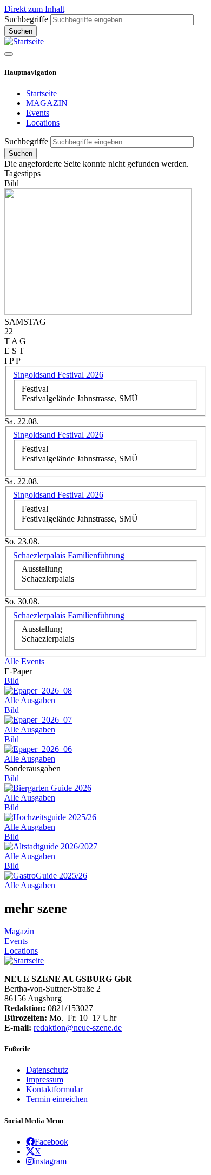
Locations (43, 122)
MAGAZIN (47, 103)
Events (37, 112)
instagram (50, 1161)
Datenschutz (47, 1069)
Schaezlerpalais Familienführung (68, 555)
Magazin (19, 931)
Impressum (44, 1079)
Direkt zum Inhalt (34, 9)
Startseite (41, 93)
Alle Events (24, 661)
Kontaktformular (54, 1089)
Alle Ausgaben (29, 700)
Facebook (51, 1141)
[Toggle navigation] (8, 54)
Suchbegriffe (26, 19)
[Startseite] (24, 41)
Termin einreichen (57, 1099)
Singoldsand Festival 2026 (58, 374)
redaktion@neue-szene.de (78, 1027)
